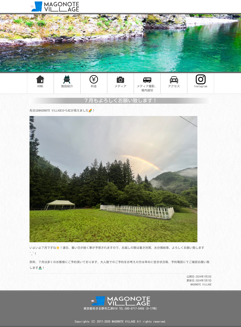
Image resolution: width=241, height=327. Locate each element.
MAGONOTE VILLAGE (123, 321)
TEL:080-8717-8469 (132, 308)
